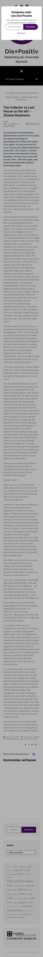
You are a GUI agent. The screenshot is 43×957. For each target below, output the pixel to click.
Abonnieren (30, 27)
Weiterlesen (21, 33)
